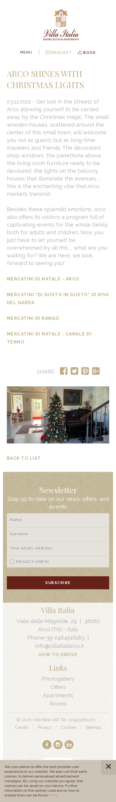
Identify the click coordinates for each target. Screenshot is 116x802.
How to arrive (58, 654)
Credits (22, 727)
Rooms (58, 704)
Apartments (58, 695)
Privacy (32, 562)
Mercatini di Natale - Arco (43, 279)
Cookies (68, 727)
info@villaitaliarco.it (59, 646)
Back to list (24, 458)
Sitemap (93, 727)
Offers (58, 687)
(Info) (42, 562)
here (53, 795)
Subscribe (58, 583)
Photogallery (58, 679)
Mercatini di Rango (33, 318)
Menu (26, 52)
